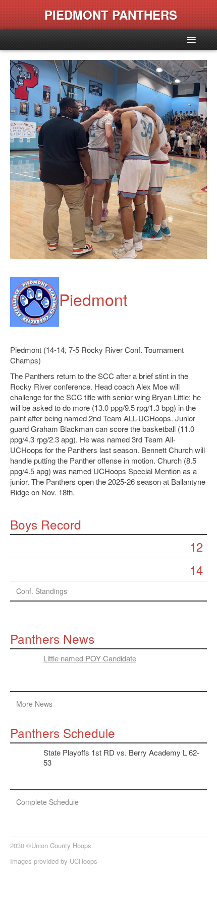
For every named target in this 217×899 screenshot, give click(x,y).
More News (34, 704)
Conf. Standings (41, 591)
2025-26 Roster (41, 624)
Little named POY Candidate (89, 658)
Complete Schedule (47, 802)
